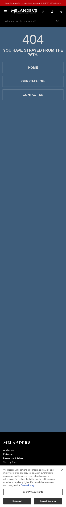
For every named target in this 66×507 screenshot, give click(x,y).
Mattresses (8, 454)
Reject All (17, 501)
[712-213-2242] (52, 11)
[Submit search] (57, 21)
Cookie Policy (27, 485)
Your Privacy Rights (33, 492)
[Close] (62, 469)
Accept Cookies (48, 501)
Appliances (8, 450)
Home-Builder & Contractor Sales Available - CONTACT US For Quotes (33, 3)
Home (33, 67)
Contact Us (33, 94)
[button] (5, 11)
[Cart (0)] (61, 11)
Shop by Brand (10, 462)
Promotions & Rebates (14, 458)
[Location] (43, 11)
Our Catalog (33, 81)
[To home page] (24, 11)
